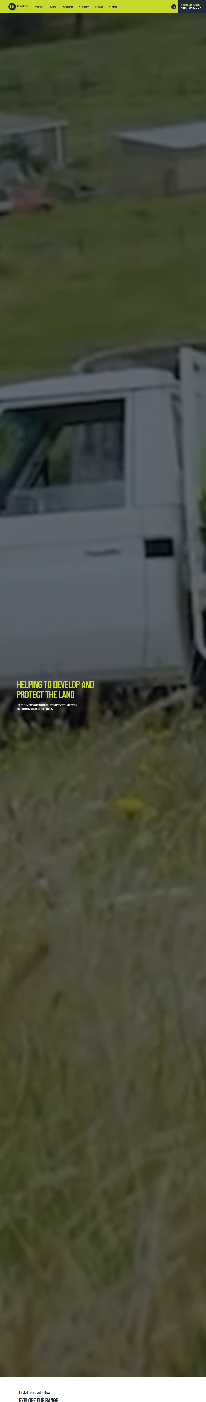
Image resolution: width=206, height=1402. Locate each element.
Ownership (67, 6)
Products (39, 6)
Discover (99, 6)
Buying (53, 6)
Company (84, 6)
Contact (113, 6)
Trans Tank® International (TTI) (18, 6)
